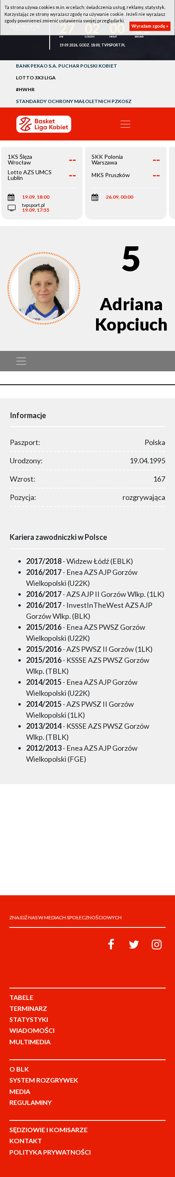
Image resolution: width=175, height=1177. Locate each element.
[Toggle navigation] (125, 124)
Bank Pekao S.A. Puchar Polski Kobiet (66, 66)
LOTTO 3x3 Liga (36, 78)
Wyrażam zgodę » (149, 25)
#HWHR (25, 89)
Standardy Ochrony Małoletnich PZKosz (73, 101)
